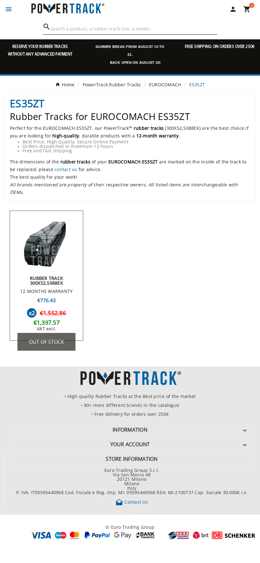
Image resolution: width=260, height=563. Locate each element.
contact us (66, 169)
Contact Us (131, 502)
